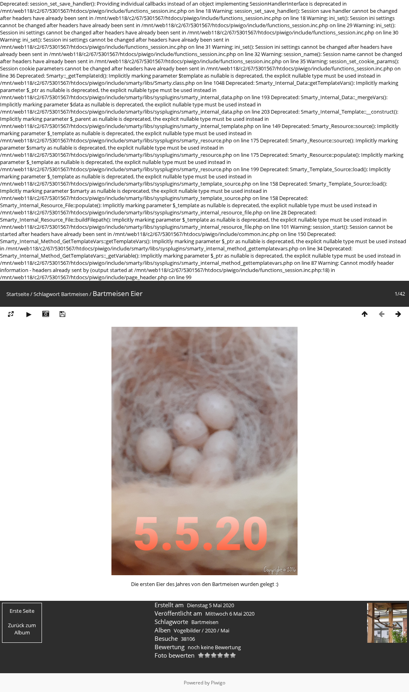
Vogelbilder (187, 630)
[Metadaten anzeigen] (45, 314)
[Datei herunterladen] (62, 314)
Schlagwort (47, 294)
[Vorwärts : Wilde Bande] (398, 314)
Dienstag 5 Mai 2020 (210, 605)
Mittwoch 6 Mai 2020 (229, 613)
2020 (210, 630)
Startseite (17, 294)
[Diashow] (28, 314)
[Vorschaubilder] (364, 314)
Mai (224, 630)
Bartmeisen (74, 294)
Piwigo (218, 682)
